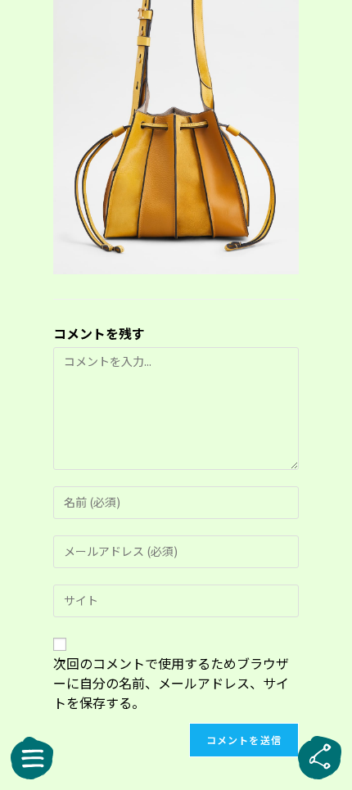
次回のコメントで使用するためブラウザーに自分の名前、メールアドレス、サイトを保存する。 (171, 682)
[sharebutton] (320, 758)
